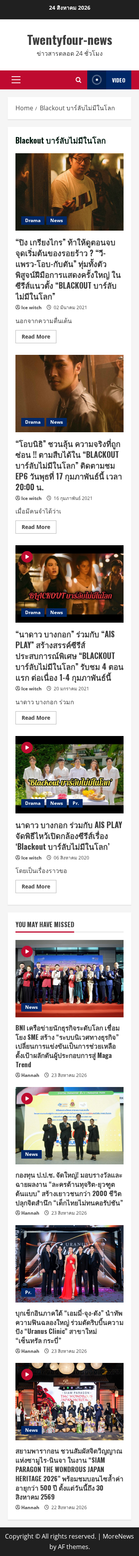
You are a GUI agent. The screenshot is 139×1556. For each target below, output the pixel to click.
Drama (33, 220)
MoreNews (118, 1536)
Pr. (76, 803)
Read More (39, 337)
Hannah (30, 1075)
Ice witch (31, 307)
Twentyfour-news (69, 39)
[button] (16, 80)
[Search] (78, 79)
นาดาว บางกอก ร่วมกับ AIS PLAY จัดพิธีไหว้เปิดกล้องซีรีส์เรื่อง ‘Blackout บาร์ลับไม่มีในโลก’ (69, 774)
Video (118, 80)
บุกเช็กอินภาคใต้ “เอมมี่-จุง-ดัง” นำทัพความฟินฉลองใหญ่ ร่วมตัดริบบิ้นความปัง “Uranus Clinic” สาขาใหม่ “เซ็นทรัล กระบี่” (69, 1326)
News (56, 220)
